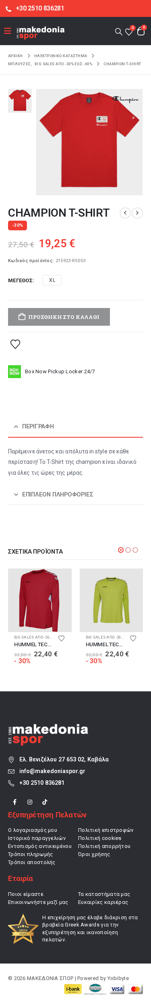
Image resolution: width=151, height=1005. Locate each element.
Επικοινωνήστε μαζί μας (38, 902)
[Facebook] (14, 802)
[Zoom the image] (48, 728)
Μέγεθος (20, 280)
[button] (119, 31)
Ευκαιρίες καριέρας (103, 902)
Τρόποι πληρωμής (30, 854)
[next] (137, 213)
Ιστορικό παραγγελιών (37, 838)
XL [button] (52, 280)
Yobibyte (118, 978)
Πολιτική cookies (100, 838)
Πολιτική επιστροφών (106, 830)
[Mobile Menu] (10, 31)
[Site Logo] (41, 32)
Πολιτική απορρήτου (104, 846)
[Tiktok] (45, 802)
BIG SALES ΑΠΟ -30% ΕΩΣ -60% (42, 637)
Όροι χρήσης (94, 854)
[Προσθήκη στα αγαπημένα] (15, 344)
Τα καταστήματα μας (104, 894)
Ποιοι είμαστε (25, 894)
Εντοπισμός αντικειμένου (40, 846)
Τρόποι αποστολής (32, 862)
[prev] (125, 213)
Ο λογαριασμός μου (32, 830)
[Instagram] (29, 802)
